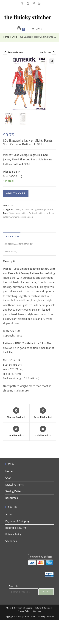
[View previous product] (5, 52)
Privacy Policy (13, 534)
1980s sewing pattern (18, 213)
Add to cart (15, 193)
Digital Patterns (14, 484)
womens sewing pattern (22, 216)
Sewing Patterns (22, 209)
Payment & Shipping (17, 521)
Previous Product (15, 52)
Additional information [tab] (19, 243)
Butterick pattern (37, 213)
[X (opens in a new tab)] (22, 3)
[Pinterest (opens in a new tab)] (33, 3)
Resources (11, 498)
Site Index (11, 541)
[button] (51, 61)
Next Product (45, 52)
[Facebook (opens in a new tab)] (28, 3)
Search (13, 586)
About (9, 514)
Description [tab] (12, 236)
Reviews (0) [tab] (11, 251)
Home (6, 36)
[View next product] (54, 52)
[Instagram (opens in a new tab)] (38, 3)
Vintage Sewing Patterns (42, 209)
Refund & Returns (15, 527)
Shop (14, 36)
